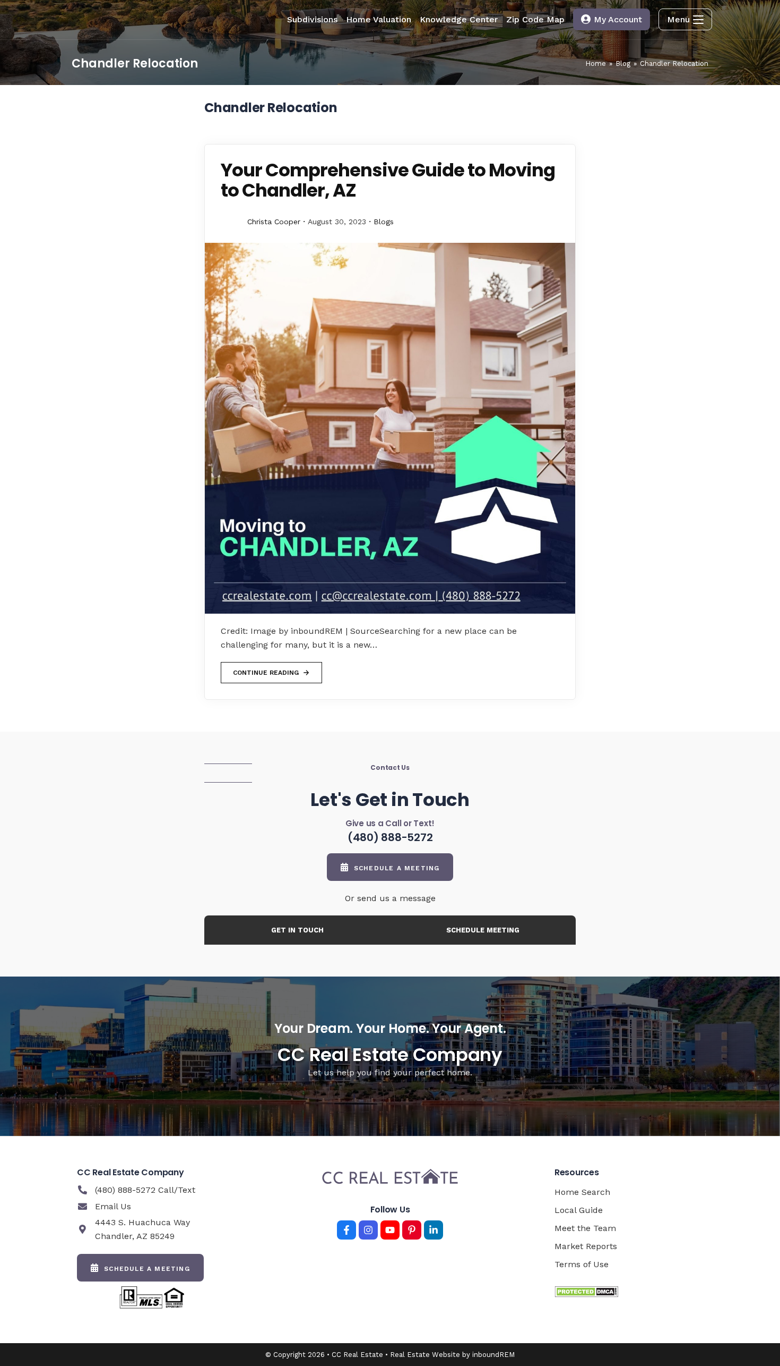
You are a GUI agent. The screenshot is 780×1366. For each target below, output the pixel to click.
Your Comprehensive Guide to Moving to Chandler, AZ (388, 179)
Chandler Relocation (674, 63)
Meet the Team (585, 1228)
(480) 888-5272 (390, 837)
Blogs (384, 221)
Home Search (582, 1192)
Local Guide (578, 1210)
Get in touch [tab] (297, 930)
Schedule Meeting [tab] (482, 930)
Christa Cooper (273, 221)
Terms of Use (581, 1264)
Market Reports (585, 1246)
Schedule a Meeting (397, 868)
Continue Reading (265, 669)
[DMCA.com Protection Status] (586, 1291)
